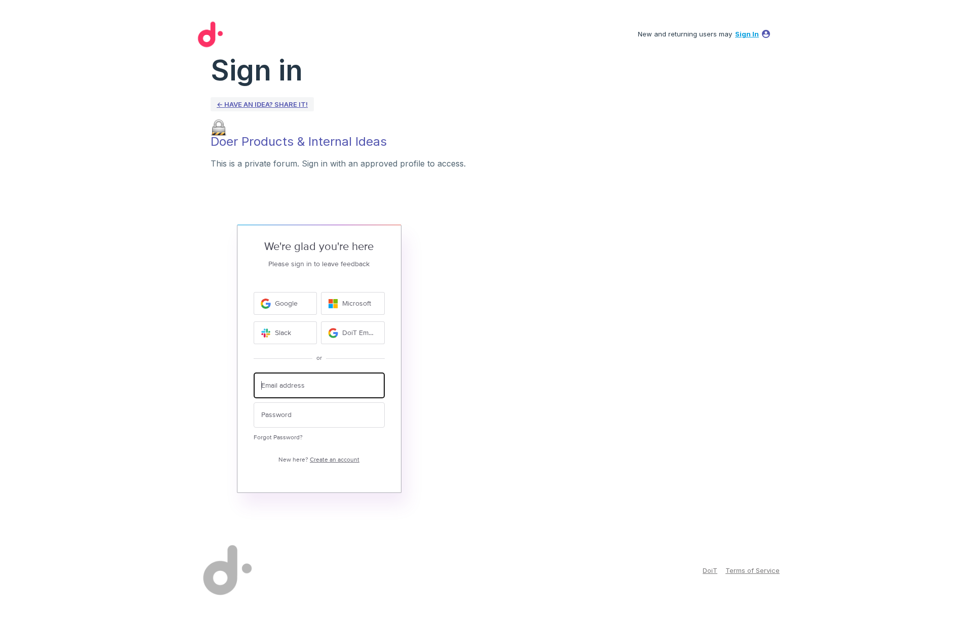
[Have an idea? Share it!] (208, 34)
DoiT (710, 570)
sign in (747, 34)
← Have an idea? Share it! (262, 104)
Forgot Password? (278, 437)
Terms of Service (752, 570)
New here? (318, 460)
